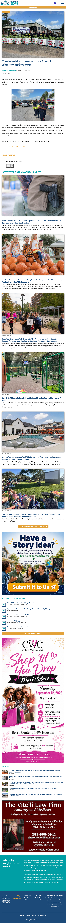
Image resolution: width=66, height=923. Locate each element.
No (12, 166)
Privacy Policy (29, 920)
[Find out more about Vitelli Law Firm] (33, 826)
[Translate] (54, 2)
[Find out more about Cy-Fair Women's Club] (33, 700)
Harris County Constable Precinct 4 (15, 146)
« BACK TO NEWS (8, 155)
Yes (8, 166)
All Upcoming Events (33, 633)
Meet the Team (38, 897)
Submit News (27, 897)
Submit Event (27, 895)
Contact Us (38, 900)
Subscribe (27, 900)
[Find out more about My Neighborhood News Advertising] (33, 563)
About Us (38, 895)
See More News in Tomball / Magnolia (33, 526)
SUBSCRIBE (33, 7)
